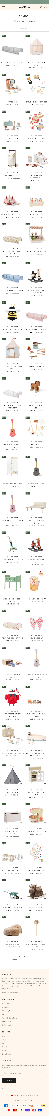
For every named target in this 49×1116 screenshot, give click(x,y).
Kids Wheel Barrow (12, 907)
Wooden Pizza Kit (36, 139)
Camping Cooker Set (36, 366)
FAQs (4, 1014)
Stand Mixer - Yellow (36, 831)
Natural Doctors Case (12, 753)
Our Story (6, 1004)
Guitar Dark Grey (36, 484)
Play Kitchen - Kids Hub (36, 793)
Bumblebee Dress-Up (13, 330)
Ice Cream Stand (36, 215)
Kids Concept (12, 60)
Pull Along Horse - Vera (36, 407)
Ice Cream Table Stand (36, 251)
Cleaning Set (36, 445)
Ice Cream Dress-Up (36, 599)
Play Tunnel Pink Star (36, 330)
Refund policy (7, 1025)
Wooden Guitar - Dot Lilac (36, 676)
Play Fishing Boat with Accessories (36, 754)
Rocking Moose (36, 907)
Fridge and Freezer (12, 484)
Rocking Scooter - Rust (36, 561)
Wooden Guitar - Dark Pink (12, 522)
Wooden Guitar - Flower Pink (12, 446)
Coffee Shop (12, 102)
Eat (3, 1043)
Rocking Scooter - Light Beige (36, 292)
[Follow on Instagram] (3, 1088)
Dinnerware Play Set (12, 870)
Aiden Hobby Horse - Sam (36, 945)
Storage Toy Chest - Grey (13, 832)
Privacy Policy (7, 1021)
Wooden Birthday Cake (12, 215)
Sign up (9, 1080)
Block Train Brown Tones (36, 715)
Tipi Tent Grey (12, 792)
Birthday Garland (36, 870)
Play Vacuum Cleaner (12, 560)
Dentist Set (12, 139)
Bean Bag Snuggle (13, 944)
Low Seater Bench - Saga (36, 522)
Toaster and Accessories (36, 177)
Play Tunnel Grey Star (12, 63)
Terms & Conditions (9, 1018)
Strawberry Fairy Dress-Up (12, 715)
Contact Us (6, 1007)
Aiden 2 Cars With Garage (12, 676)
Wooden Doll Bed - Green (12, 600)
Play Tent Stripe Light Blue (12, 368)
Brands (4, 1047)
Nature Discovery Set (36, 102)
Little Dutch (6, 1054)
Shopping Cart (12, 175)
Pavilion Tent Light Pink (36, 64)
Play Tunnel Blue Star (12, 290)
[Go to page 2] (34, 957)
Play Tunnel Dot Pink (12, 638)
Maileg (4, 1050)
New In (4, 1036)
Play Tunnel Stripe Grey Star (12, 407)
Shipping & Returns (9, 1011)
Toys (4, 1040)
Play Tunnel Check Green (12, 253)
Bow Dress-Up (36, 638)
